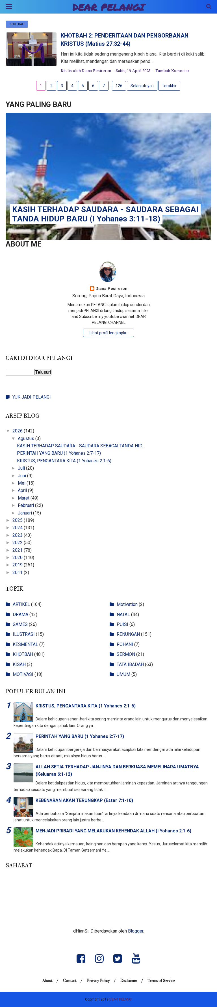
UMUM (123, 674)
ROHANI (125, 644)
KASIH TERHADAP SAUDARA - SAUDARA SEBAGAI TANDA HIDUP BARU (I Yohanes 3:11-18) (105, 214)
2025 (18, 520)
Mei (22, 483)
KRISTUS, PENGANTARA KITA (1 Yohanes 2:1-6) (64, 460)
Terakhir (169, 85)
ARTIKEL (21, 604)
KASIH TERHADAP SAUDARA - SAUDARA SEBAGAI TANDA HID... (81, 445)
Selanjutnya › (142, 85)
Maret (24, 498)
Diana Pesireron (111, 288)
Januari (25, 513)
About (47, 980)
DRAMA (20, 614)
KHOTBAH (17, 24)
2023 (18, 535)
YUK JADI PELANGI (31, 397)
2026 (18, 431)
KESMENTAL (25, 644)
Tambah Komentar (172, 71)
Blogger (135, 931)
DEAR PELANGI (109, 7)
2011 (18, 572)
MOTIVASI (23, 674)
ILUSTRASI (24, 634)
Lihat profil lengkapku (108, 333)
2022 (18, 542)
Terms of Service (161, 980)
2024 (18, 527)
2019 (18, 565)
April (23, 490)
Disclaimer (128, 980)
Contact (70, 980)
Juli (22, 468)
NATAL (123, 614)
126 (119, 85)
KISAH (19, 664)
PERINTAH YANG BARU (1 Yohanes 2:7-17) (59, 453)
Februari (26, 505)
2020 (18, 557)
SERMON (126, 654)
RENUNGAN (128, 634)
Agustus (26, 438)
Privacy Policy (98, 980)
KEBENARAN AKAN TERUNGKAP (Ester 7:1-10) (84, 800)
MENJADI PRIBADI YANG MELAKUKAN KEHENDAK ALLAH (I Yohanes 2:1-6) (113, 831)
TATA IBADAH (130, 664)
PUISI (122, 624)
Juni (22, 475)
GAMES (20, 624)
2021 (18, 550)
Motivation (127, 604)
